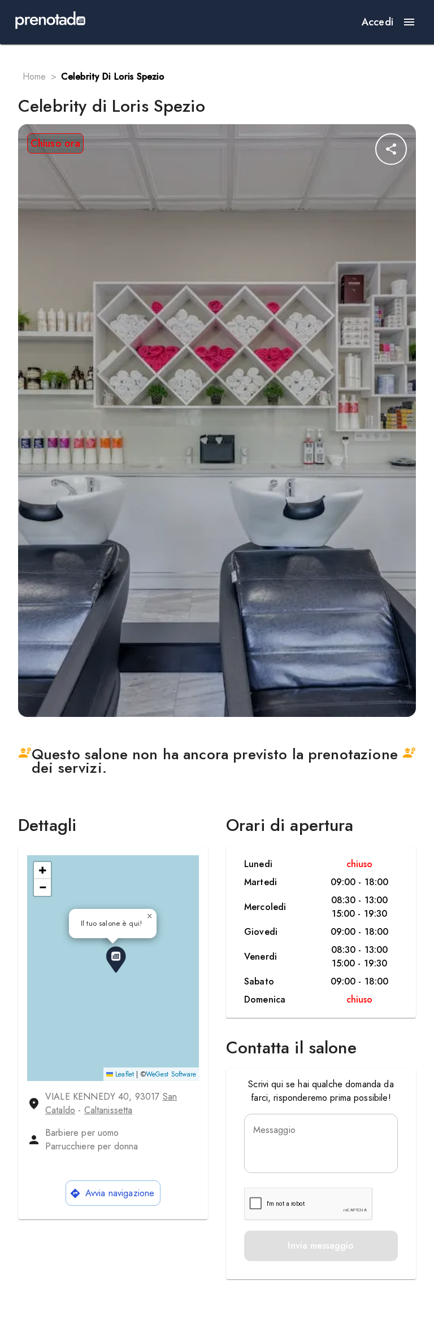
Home (34, 76)
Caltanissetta (108, 1110)
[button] (116, 960)
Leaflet (123, 1074)
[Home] (50, 22)
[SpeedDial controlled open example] (391, 149)
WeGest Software (171, 1074)
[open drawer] (409, 22)
